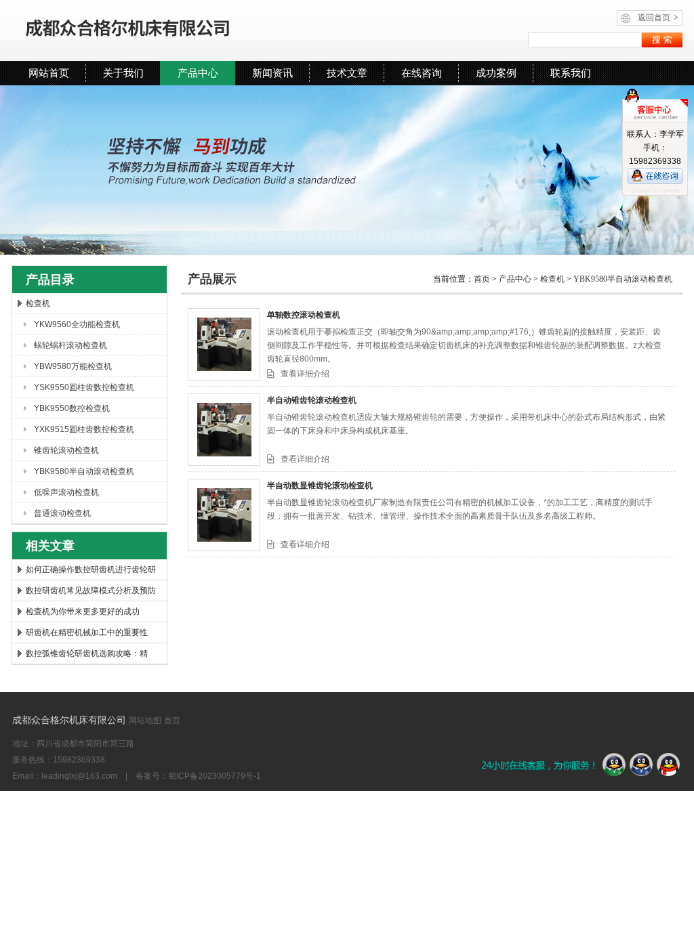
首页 (483, 279)
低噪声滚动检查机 (66, 492)
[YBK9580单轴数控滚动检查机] (224, 344)
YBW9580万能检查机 (73, 366)
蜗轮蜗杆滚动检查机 (70, 345)
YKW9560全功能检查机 (77, 324)
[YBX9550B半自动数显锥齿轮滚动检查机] (224, 515)
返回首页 (658, 17)
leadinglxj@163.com (79, 776)
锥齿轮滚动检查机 (66, 450)
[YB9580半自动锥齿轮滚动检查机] (224, 429)
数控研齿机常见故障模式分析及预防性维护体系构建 (91, 593)
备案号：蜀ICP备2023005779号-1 (198, 776)
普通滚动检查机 (62, 513)
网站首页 (48, 73)
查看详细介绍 (305, 374)
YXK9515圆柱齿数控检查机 (84, 429)
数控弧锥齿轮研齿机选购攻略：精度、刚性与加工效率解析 (87, 656)
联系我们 (570, 73)
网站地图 (145, 720)
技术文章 (347, 73)
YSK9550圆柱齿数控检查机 (84, 387)
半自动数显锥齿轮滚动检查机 (320, 485)
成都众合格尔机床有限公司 (167, 30)
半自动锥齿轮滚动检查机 (311, 400)
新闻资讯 (272, 73)
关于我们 (123, 73)
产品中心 (198, 73)
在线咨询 (421, 73)
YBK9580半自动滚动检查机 (84, 471)
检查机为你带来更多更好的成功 (83, 611)
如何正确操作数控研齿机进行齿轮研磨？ (91, 572)
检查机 (38, 303)
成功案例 (496, 73)
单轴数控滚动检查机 (303, 315)
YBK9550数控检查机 (72, 408)
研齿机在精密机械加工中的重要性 (87, 632)
